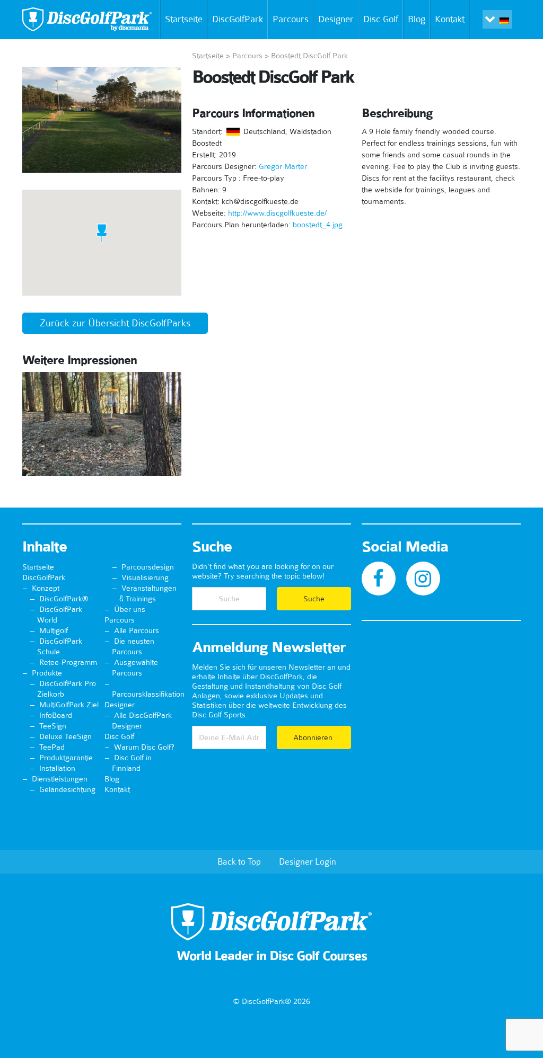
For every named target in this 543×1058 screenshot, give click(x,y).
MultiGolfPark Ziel (69, 704)
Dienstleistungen (59, 779)
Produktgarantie (66, 757)
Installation (57, 768)
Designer (336, 19)
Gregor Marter (283, 166)
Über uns (129, 609)
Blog (416, 19)
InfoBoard (55, 715)
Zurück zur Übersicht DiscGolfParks (115, 323)
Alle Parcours (136, 630)
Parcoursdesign (147, 567)
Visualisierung (145, 577)
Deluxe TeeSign (65, 736)
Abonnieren (314, 737)
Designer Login (307, 861)
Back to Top (239, 861)
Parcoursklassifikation (148, 694)
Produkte (47, 673)
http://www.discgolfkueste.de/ (277, 213)
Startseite (184, 19)
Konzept (45, 588)
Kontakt (450, 19)
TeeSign (52, 726)
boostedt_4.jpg (318, 224)
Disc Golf (380, 19)
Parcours (291, 19)
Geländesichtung (67, 789)
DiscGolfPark (237, 19)
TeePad (52, 747)
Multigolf (53, 630)
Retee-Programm (68, 662)
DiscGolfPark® (64, 598)
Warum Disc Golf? (144, 747)
